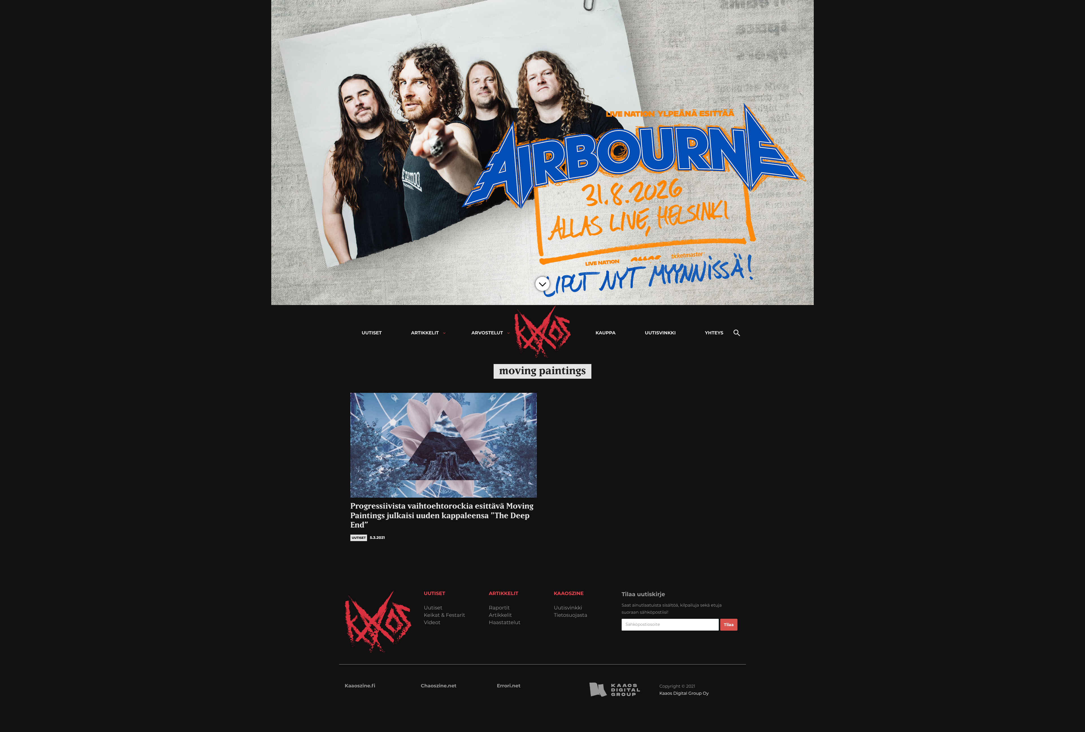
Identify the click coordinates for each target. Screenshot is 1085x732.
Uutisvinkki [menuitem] (660, 333)
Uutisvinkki (568, 608)
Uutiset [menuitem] (372, 333)
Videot (432, 623)
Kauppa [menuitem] (606, 333)
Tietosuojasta (570, 615)
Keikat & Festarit (444, 615)
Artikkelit (500, 615)
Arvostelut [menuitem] (487, 333)
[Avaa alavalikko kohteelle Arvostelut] (508, 333)
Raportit (499, 608)
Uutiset (433, 608)
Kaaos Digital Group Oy (684, 693)
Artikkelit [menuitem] (425, 333)
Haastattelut (504, 623)
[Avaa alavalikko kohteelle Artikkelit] (444, 333)
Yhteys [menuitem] (714, 333)
